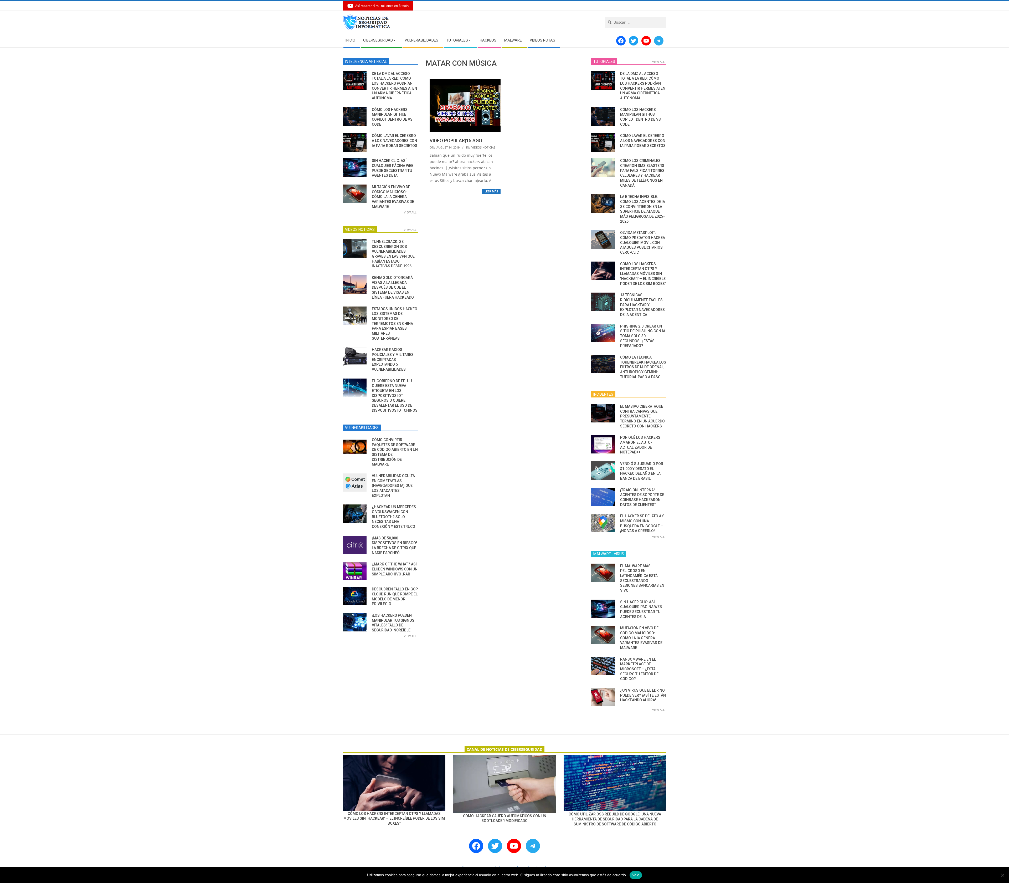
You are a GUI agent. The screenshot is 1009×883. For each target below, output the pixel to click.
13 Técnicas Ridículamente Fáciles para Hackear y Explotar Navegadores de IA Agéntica (642, 305)
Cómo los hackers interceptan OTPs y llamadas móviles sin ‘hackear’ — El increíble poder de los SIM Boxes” (643, 274)
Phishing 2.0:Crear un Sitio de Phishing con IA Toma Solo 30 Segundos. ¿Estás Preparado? (642, 336)
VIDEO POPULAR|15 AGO (456, 140)
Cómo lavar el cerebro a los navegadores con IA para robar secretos (394, 140)
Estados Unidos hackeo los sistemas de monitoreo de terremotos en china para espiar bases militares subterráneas (394, 323)
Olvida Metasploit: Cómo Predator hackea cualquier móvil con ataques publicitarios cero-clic (642, 242)
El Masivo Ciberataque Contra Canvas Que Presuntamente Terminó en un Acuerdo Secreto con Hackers (642, 416)
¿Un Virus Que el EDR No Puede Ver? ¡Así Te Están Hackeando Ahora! (643, 695)
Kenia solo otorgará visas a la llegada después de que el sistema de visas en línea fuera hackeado (393, 287)
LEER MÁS (491, 191)
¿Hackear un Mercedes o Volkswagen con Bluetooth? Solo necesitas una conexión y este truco (394, 517)
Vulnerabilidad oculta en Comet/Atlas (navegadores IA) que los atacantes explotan (393, 486)
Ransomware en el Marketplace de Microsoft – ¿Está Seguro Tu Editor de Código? (639, 669)
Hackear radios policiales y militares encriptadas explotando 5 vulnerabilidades (393, 359)
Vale (635, 875)
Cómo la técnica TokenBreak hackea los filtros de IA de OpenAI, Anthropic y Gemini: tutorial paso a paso (643, 367)
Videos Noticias (483, 147)
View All (410, 212)
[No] (1002, 875)
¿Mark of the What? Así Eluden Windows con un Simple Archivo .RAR (395, 569)
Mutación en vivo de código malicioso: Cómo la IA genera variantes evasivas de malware (393, 197)
